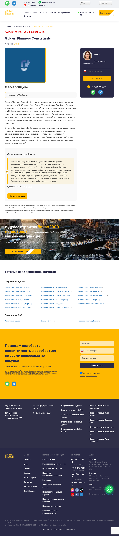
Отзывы (52, 12)
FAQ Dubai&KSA (30, 486)
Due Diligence (29, 491)
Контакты (28, 16)
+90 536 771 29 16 (98, 87)
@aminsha (109, 494)
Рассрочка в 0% (48, 2)
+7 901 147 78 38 (78, 468)
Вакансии (46, 480)
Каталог (27, 12)
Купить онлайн (29, 2)
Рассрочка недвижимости (54, 464)
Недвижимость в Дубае (71, 406)
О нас (35, 12)
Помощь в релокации (51, 506)
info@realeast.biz (78, 482)
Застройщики (64, 12)
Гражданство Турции (36, 5)
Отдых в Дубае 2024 (42, 413)
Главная (8, 26)
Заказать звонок (106, 13)
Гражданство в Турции (52, 468)
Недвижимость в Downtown (101, 427)
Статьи (43, 12)
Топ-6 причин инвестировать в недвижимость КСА (13, 415)
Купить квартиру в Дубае (72, 410)
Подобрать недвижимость (23, 251)
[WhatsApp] (109, 489)
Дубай (27, 26)
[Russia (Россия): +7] (85, 71)
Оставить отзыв (17, 196)
